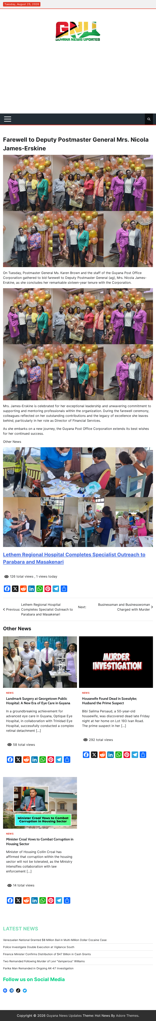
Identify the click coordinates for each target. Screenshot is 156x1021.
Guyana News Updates (64, 1016)
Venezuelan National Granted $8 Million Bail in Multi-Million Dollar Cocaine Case (55, 940)
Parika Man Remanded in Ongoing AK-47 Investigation (38, 968)
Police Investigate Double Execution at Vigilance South (38, 947)
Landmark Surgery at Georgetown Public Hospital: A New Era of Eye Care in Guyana (38, 700)
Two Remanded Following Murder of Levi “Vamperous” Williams (44, 961)
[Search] (149, 119)
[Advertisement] (78, 83)
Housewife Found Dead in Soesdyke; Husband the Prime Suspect (109, 700)
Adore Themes (127, 1016)
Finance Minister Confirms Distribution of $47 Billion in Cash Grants (47, 954)
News (10, 693)
